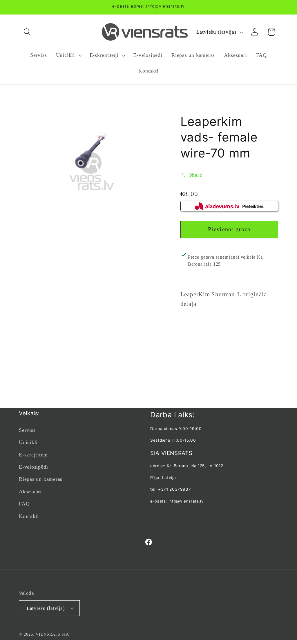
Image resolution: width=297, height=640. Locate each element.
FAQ (24, 504)
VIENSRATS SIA (52, 634)
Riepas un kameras (40, 479)
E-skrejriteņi (33, 455)
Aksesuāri (30, 491)
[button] (27, 32)
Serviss (27, 430)
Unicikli (28, 442)
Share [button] (195, 175)
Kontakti (29, 516)
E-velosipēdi (33, 467)
